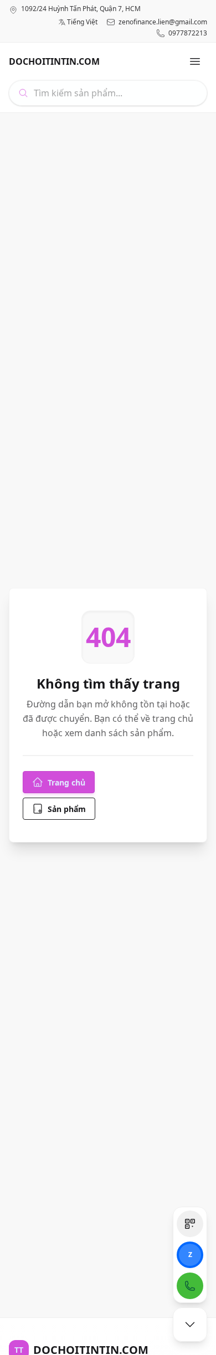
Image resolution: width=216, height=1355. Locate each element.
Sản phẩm (67, 809)
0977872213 (187, 33)
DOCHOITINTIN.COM (54, 61)
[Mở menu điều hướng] (195, 61)
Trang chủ (66, 782)
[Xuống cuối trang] (190, 1324)
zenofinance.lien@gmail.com (163, 22)
